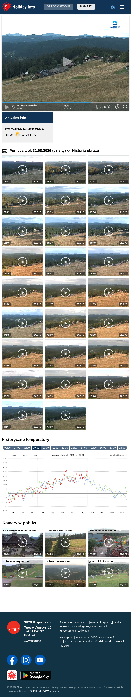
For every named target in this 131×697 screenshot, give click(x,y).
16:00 (103, 447)
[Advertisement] (92, 127)
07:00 (17, 447)
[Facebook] (12, 660)
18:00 (122, 447)
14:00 (84, 447)
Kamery (86, 6)
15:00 (93, 447)
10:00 (46, 447)
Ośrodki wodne (59, 6)
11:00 (55, 447)
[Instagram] (26, 660)
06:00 (7, 447)
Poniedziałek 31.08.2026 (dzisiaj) (37, 150)
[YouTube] (40, 660)
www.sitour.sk (33, 641)
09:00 (36, 447)
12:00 (65, 447)
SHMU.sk (36, 691)
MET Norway (51, 691)
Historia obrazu (85, 150)
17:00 (113, 447)
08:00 (27, 447)
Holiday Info (15, 4)
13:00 (74, 447)
